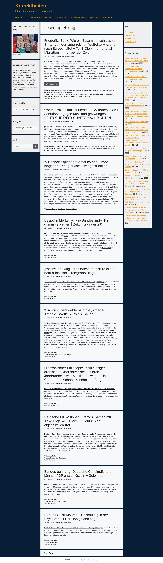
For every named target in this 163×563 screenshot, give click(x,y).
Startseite (18, 18)
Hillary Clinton (109, 94)
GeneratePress (93, 560)
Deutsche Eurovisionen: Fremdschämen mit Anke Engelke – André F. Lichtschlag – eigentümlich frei (77, 421)
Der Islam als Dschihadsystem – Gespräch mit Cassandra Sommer (137, 183)
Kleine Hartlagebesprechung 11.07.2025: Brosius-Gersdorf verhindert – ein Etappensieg (136, 113)
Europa (72, 90)
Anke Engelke (50, 458)
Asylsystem (50, 94)
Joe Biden (89, 148)
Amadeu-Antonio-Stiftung (54, 354)
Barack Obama (59, 94)
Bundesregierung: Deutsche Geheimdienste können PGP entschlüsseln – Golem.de (77, 473)
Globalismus (79, 90)
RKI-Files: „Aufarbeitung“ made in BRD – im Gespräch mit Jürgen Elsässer (137, 164)
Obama (99, 148)
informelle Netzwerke (51, 96)
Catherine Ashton (61, 148)
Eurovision (62, 458)
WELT (66, 236)
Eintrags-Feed (130, 35)
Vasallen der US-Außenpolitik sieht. (65, 150)
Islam (48, 405)
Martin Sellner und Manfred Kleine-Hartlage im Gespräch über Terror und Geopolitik (136, 218)
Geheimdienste (62, 501)
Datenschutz (107, 18)
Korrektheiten (30, 5)
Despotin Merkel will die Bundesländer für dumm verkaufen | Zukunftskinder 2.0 (76, 222)
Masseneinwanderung (71, 96)
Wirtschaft (112, 146)
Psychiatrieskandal (52, 542)
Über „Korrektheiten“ (77, 18)
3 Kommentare (51, 257)
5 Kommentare (51, 503)
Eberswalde (67, 354)
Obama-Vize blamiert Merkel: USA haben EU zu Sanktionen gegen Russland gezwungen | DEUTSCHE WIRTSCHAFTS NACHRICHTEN (81, 114)
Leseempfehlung (49, 92)
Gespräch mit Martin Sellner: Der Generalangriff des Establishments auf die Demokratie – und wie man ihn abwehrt (137, 140)
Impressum (93, 18)
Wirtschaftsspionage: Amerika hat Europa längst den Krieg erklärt (69, 175)
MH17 (95, 148)
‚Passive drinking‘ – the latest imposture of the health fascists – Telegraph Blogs (79, 271)
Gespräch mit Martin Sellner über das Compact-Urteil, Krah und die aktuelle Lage (137, 129)
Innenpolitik (87, 90)
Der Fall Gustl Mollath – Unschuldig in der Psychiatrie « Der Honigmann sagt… (76, 517)
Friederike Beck (78, 94)
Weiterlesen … (51, 84)
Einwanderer (68, 94)
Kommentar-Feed (131, 38)
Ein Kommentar (51, 356)
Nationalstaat (68, 92)
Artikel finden (61, 18)
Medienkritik (59, 92)
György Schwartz (98, 94)
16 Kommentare (51, 298)
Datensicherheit (51, 501)
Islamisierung (109, 90)
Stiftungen (86, 96)
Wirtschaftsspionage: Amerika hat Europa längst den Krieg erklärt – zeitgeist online (76, 164)
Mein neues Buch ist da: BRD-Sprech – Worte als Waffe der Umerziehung (136, 210)
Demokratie (106, 248)
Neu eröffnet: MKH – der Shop (136, 122)
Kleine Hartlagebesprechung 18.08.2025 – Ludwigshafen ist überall (136, 60)
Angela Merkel (50, 148)
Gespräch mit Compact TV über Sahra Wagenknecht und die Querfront (137, 191)
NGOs (80, 96)
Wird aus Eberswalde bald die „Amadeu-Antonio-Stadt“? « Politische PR (75, 312)
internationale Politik (98, 90)
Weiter (52, 553)
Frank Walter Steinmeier (78, 148)
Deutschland (66, 90)
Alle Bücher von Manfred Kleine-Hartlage (39, 18)
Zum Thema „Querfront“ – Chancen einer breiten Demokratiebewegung (134, 68)
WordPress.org (130, 42)
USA (52, 150)
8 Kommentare (51, 98)
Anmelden (129, 32)
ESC (57, 458)
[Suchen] (35, 146)
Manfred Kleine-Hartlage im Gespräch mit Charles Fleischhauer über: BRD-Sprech (137, 199)
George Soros (88, 94)
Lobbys (60, 96)
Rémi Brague (54, 405)
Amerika (49, 90)
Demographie (56, 90)
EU (69, 148)
